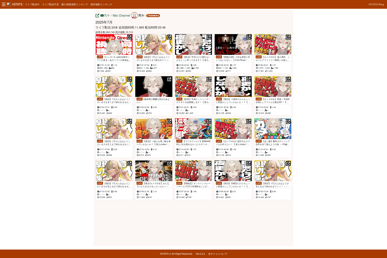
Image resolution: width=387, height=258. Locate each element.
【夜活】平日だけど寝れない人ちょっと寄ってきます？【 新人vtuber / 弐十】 (193, 58)
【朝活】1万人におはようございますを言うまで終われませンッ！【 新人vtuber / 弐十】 (113, 143)
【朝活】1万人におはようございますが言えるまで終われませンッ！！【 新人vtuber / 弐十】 (114, 185)
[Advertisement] (193, 222)
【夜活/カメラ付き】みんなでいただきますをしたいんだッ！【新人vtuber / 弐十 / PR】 (153, 185)
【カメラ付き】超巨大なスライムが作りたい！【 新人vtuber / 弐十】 (233, 143)
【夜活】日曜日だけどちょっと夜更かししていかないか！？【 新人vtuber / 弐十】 (233, 185)
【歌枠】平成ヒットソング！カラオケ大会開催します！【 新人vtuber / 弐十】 (193, 101)
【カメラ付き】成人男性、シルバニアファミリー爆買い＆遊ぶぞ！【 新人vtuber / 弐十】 (273, 58)
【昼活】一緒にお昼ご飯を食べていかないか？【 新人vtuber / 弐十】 (154, 143)
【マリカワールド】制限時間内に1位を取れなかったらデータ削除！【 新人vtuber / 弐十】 (193, 143)
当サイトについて (217, 253)
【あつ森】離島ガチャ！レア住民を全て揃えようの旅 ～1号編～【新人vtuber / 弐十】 (273, 143)
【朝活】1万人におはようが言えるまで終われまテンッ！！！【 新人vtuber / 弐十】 (272, 185)
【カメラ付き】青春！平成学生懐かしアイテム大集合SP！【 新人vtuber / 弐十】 (273, 101)
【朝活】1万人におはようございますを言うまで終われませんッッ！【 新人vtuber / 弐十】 (114, 101)
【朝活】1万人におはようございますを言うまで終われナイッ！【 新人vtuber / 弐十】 (153, 58)
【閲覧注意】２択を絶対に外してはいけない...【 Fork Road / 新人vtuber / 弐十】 (233, 58)
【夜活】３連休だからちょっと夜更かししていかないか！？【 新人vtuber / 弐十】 (233, 101)
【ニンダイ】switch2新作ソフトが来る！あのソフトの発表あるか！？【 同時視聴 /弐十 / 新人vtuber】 (114, 58)
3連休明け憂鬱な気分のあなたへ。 (153, 101)
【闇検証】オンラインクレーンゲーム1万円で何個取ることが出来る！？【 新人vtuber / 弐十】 (193, 185)
